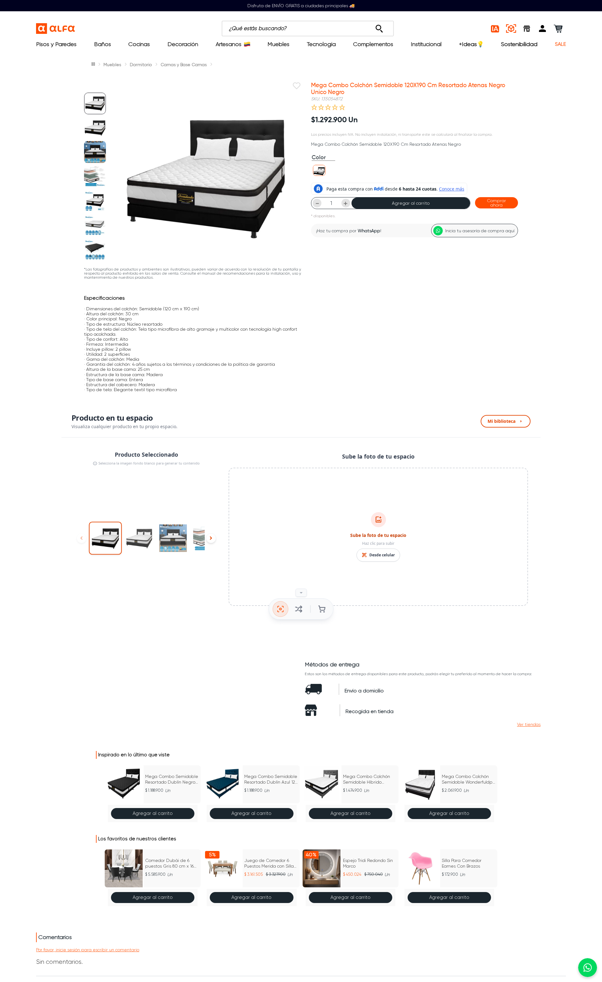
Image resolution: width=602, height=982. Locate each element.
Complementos (373, 44)
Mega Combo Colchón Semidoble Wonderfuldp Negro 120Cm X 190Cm (467, 779)
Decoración (182, 44)
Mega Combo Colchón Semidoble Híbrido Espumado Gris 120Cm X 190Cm (368, 779)
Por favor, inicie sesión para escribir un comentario (87, 949)
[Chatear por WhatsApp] (587, 967)
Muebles (278, 44)
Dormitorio (141, 64)
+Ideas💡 (471, 44)
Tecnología (321, 44)
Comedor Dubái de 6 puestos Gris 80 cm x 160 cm (171, 863)
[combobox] (308, 28)
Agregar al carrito (411, 203)
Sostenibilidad (519, 44)
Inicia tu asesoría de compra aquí (480, 230)
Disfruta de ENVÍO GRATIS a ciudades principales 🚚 (301, 5)
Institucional (426, 44)
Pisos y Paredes (56, 44)
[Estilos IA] (495, 28)
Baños (102, 44)
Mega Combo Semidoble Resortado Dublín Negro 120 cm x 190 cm (171, 779)
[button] (542, 28)
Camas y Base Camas (184, 64)
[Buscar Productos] (379, 27)
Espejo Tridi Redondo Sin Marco (368, 863)
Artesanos (228, 44)
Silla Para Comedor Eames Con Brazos (462, 863)
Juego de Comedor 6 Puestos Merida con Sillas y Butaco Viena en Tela (270, 863)
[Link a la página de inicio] (93, 64)
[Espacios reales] (511, 28)
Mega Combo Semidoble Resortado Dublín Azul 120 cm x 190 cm (271, 779)
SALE (560, 44)
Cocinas (139, 44)
